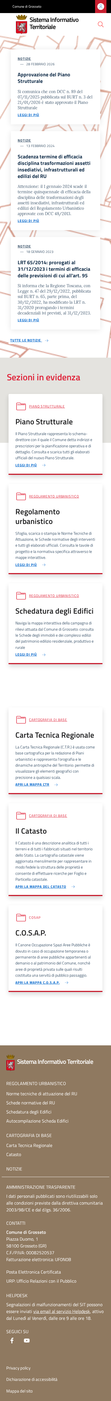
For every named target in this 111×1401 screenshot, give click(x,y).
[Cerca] (100, 24)
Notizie (24, 58)
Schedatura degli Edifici (29, 1111)
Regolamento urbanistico (54, 496)
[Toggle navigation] (9, 23)
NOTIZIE (14, 1168)
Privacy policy (18, 1368)
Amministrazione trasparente (40, 1187)
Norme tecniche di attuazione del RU (41, 1093)
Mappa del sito (19, 1391)
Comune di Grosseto (27, 6)
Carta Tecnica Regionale (29, 1145)
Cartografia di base (48, 719)
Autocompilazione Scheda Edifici (37, 1120)
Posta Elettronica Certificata (33, 1271)
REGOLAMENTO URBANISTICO (36, 1083)
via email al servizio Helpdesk (61, 1311)
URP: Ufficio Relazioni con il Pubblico (41, 1281)
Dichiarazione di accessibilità (31, 1379)
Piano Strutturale (47, 406)
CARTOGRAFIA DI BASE (29, 1135)
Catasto (13, 1154)
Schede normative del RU (30, 1102)
